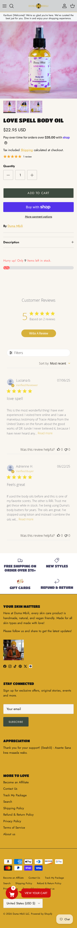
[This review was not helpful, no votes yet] (65, 449)
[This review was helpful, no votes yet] (58, 449)
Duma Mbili (15, 226)
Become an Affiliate (16, 782)
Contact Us (10, 788)
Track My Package (15, 795)
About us (9, 834)
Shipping (27, 150)
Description (11, 242)
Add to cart (38, 193)
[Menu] (4, 5)
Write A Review (38, 333)
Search (7, 801)
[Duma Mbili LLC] (38, 6)
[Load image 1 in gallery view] (38, 60)
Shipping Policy (13, 808)
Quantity (9, 166)
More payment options (38, 216)
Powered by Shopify (41, 914)
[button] (12, 893)
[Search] (13, 5)
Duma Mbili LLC (21, 914)
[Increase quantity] (32, 175)
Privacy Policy (12, 821)
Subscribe (16, 722)
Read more (45, 433)
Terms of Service (14, 827)
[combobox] (54, 363)
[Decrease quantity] (8, 175)
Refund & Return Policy (18, 814)
